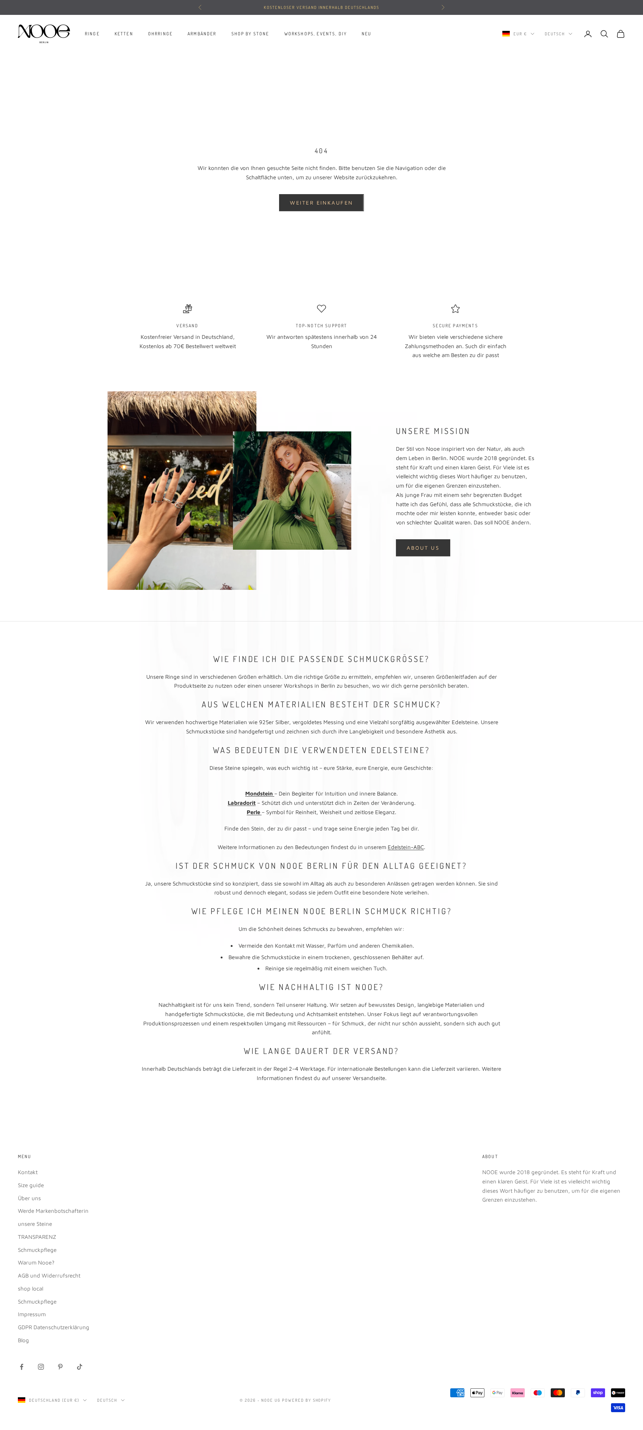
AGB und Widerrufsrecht (49, 1275)
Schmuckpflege (37, 1250)
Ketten (124, 33)
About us (423, 547)
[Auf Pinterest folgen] (60, 1366)
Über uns (29, 1198)
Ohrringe (160, 33)
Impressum (32, 1314)
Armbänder (202, 33)
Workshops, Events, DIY (315, 33)
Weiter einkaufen (321, 202)
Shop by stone (250, 33)
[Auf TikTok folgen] (79, 1366)
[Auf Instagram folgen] (41, 1366)
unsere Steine (35, 1224)
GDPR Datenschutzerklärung (53, 1327)
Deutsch (555, 33)
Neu (366, 33)
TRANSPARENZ (37, 1237)
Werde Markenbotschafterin (53, 1211)
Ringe (92, 33)
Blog (23, 1340)
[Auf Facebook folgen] (21, 1366)
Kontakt (28, 1172)
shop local (30, 1288)
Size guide (31, 1185)
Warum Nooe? (36, 1262)
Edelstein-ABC (406, 847)
